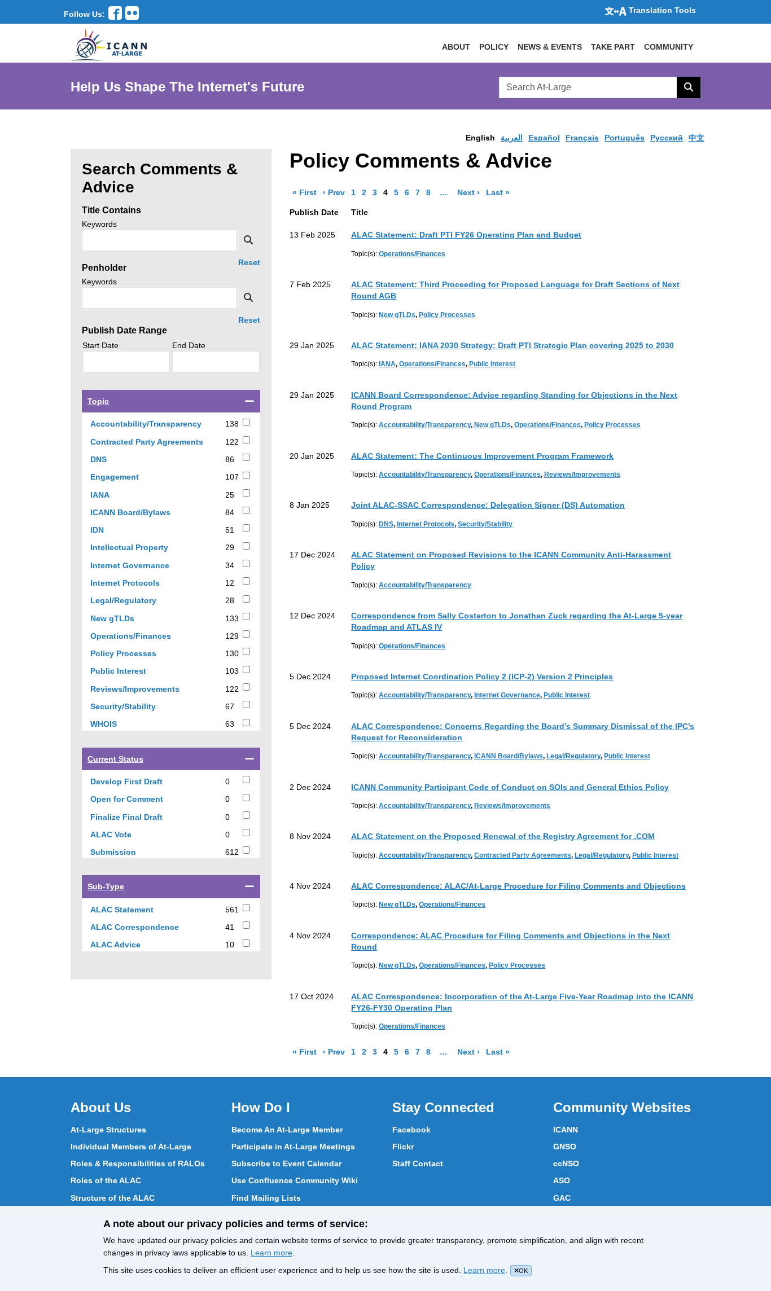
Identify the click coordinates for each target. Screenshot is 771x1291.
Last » (499, 192)
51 (229, 529)
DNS (111, 459)
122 (232, 441)
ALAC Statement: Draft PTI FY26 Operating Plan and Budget (466, 234)
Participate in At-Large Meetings (293, 1146)
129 (232, 635)
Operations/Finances (143, 636)
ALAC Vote (123, 834)
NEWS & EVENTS (550, 46)
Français (582, 137)
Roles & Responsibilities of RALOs (138, 1163)
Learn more (271, 1252)
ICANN (565, 1129)
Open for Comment (139, 799)
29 (229, 547)
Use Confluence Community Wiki (294, 1180)
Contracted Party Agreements (157, 442)
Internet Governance (142, 565)
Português (624, 137)
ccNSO (566, 1163)
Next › (470, 192)
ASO (561, 1180)
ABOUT (456, 46)
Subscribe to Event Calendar (286, 1163)
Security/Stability (136, 706)
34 (229, 565)
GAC (562, 1197)
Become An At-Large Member (287, 1129)
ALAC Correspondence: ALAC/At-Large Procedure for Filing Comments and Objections (518, 885)
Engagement (127, 477)
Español (544, 137)
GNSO (564, 1146)
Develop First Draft (139, 781)
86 (229, 459)
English (480, 137)
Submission (126, 852)
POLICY (494, 46)
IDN (110, 530)
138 (232, 423)
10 (229, 944)
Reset (249, 262)
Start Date (100, 345)
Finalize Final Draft (139, 817)
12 (229, 582)
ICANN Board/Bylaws (143, 512)
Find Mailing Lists (266, 1197)
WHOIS (116, 724)
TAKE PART (613, 46)
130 (232, 653)
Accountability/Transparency (157, 424)
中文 (696, 137)
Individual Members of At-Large (131, 1146)
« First (306, 192)
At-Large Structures (108, 1129)
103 (232, 670)
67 (229, 706)
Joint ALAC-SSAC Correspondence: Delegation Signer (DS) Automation (488, 505)
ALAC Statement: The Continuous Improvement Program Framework (482, 455)
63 (229, 723)
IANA (112, 495)
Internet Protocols (138, 583)
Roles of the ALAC (106, 1180)
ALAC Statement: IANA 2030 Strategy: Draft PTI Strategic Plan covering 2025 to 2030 (512, 345)
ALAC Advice (128, 944)
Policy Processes (136, 653)
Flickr (403, 1146)
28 (229, 600)
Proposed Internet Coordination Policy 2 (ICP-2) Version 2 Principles (482, 676)
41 (229, 927)
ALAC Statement (134, 909)
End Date (188, 345)
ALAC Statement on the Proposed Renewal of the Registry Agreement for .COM (503, 836)
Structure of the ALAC (113, 1197)
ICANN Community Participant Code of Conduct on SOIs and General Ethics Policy (510, 787)
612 (232, 852)
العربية (512, 137)
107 (232, 476)
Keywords (99, 224)
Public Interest (131, 671)
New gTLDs (125, 618)
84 (229, 512)
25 (229, 494)
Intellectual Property (142, 547)
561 (232, 909)
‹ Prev (335, 192)
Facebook (411, 1129)
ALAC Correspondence (147, 927)
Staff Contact (417, 1163)
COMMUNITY (668, 46)
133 (232, 618)
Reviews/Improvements (147, 689)
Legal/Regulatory (136, 600)
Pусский (666, 137)
